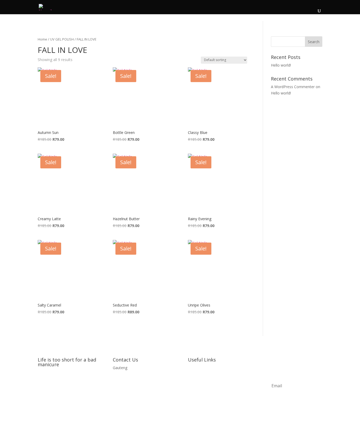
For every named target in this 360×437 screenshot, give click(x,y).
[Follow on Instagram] (52, 381)
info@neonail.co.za (129, 377)
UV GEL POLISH (62, 39)
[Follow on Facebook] (42, 381)
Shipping (195, 407)
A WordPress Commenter (293, 86)
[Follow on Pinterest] (63, 381)
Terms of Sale (200, 397)
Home (42, 39)
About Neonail (200, 367)
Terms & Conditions (205, 387)
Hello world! (281, 65)
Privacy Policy (199, 377)
